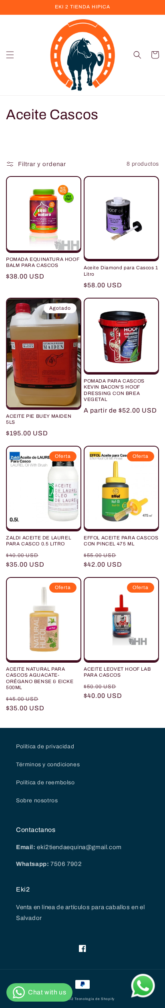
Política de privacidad (45, 746)
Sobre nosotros (37, 801)
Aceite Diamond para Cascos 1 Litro (121, 271)
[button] (10, 55)
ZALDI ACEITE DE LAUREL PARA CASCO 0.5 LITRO (38, 541)
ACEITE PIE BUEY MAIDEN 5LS (38, 419)
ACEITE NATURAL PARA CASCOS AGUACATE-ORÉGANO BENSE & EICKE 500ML (40, 678)
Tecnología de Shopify (94, 999)
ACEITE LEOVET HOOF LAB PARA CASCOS (117, 672)
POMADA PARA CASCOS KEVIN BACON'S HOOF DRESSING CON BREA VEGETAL (114, 390)
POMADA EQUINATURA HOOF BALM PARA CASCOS (42, 263)
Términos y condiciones (48, 765)
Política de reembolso (45, 783)
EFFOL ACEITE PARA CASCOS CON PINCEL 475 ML (121, 541)
